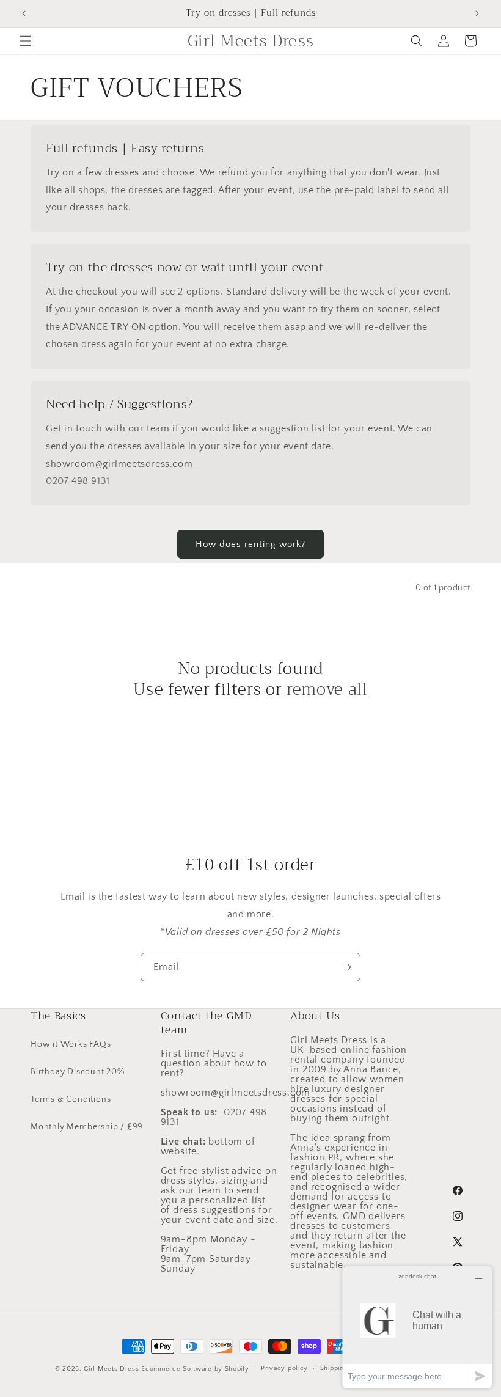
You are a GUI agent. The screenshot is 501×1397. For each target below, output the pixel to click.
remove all (327, 690)
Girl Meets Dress (111, 1369)
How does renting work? (250, 544)
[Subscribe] (346, 967)
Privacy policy (284, 1368)
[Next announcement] (477, 13)
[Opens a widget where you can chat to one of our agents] (417, 1327)
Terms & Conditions (71, 1099)
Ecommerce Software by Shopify (195, 1369)
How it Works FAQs (71, 1044)
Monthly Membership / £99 (87, 1127)
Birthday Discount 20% (78, 1072)
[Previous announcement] (23, 13)
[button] (25, 41)
